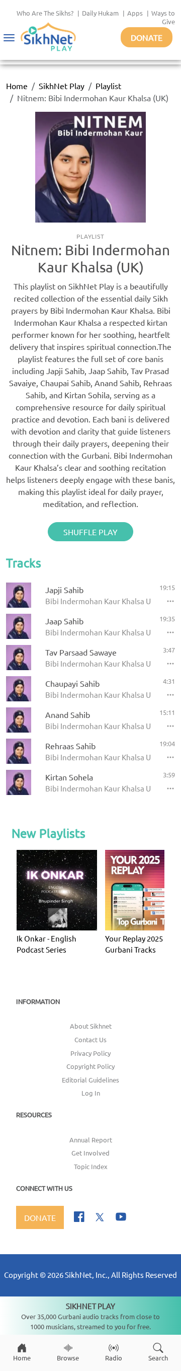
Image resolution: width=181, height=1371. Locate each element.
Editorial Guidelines (90, 1079)
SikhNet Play (61, 86)
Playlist (108, 86)
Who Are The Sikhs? (45, 13)
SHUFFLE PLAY (90, 532)
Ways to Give (163, 17)
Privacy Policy (90, 1053)
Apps (135, 13)
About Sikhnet (91, 1026)
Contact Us (90, 1039)
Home (17, 86)
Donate (146, 37)
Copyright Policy (90, 1066)
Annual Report (90, 1139)
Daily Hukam (100, 13)
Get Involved (90, 1152)
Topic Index (91, 1166)
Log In (90, 1093)
